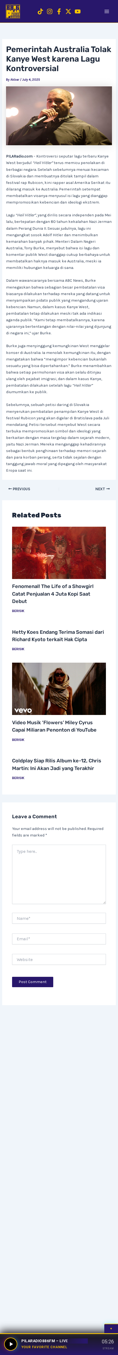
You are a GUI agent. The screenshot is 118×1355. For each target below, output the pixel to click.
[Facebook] (59, 11)
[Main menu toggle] (107, 11)
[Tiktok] (40, 11)
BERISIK (18, 611)
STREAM (108, 1348)
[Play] (10, 1344)
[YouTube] (78, 11)
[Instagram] (50, 11)
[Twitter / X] (68, 11)
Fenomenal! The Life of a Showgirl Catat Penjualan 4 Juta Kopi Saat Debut (53, 593)
